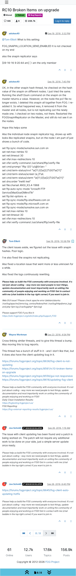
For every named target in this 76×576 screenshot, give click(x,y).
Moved (8, 15)
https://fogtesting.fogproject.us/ (17, 403)
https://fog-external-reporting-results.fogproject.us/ (27, 409)
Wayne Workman (18, 334)
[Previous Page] (30, 533)
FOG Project (52, 561)
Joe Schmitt (15, 428)
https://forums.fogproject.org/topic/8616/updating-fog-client (37, 379)
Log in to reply (62, 21)
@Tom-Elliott (9, 39)
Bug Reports (36, 15)
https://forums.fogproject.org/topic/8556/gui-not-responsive (37, 375)
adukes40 (14, 33)
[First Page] (23, 533)
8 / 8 (38, 533)
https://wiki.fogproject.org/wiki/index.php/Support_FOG (29, 316)
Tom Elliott (14, 241)
